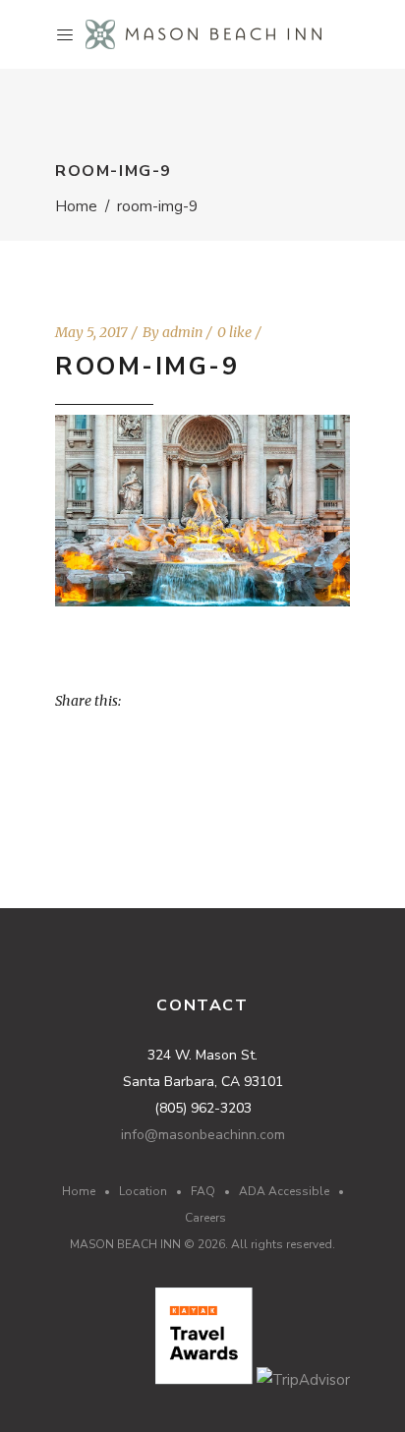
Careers (205, 1218)
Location (143, 1191)
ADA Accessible (284, 1191)
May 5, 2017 (91, 332)
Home (76, 206)
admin (182, 332)
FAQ (203, 1191)
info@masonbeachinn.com (203, 1134)
